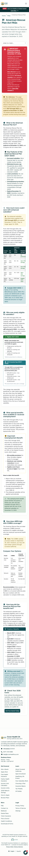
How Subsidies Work (21, 781)
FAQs (8, 15)
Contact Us (4, 808)
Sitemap (17, 811)
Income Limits (5, 788)
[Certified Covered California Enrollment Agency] (14, 839)
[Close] (25, 49)
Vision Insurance (6, 816)
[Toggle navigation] (26, 3)
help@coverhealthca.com (11, 754)
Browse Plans (5, 797)
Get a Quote (4, 769)
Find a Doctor (5, 818)
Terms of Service (20, 808)
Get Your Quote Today (12, 711)
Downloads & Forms (7, 823)
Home (4, 15)
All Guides (18, 791)
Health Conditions (6, 821)
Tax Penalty (19, 788)
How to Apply (5, 795)
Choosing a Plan (20, 783)
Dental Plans (5, 813)
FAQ (2, 805)
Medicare (4, 811)
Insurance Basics (20, 786)
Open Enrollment (20, 774)
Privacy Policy (19, 805)
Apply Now (4, 772)
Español (19, 851)
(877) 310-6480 (8, 752)
